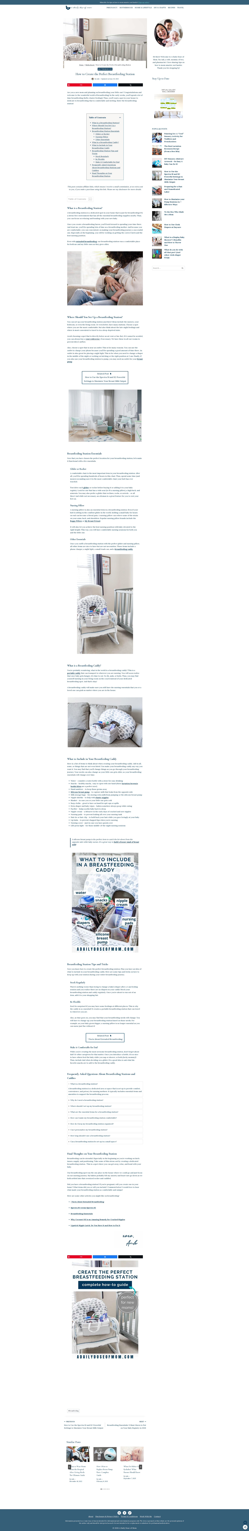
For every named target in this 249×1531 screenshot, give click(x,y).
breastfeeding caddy (124, 549)
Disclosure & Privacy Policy (107, 1516)
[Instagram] (119, 1513)
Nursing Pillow (102, 137)
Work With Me (146, 1516)
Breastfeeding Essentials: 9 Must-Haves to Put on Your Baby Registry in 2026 (126, 1425)
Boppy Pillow (76, 521)
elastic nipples (101, 797)
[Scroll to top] (208, 1528)
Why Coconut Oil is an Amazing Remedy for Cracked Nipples (98, 1219)
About (90, 1516)
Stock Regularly (102, 156)
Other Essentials (103, 139)
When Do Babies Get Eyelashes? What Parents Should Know (132, 1469)
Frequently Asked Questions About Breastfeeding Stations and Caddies (106, 168)
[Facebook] (124, 1513)
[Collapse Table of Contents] (120, 117)
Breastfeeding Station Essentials (105, 131)
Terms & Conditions (129, 1516)
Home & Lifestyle (143, 7)
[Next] (140, 1467)
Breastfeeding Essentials (82, 1214)
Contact (157, 1516)
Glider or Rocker (103, 134)
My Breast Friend (92, 521)
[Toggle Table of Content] (89, 199)
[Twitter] (130, 1513)
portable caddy (73, 673)
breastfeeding (73, 1411)
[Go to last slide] (69, 1467)
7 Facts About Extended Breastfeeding (87, 1202)
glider (86, 487)
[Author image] (93, 79)
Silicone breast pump (80, 792)
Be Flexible (100, 159)
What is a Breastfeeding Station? (106, 123)
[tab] (105, 1089)
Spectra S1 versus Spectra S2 (83, 1208)
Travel (180, 7)
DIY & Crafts (160, 7)
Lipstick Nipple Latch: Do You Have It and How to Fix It (95, 1225)
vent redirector (93, 339)
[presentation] (78, 1454)
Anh (98, 79)
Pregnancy (112, 7)
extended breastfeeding (86, 241)
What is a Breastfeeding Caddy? (105, 142)
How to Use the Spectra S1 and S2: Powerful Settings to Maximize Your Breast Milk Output (83, 1425)
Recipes (171, 7)
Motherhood (126, 7)
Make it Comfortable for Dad (107, 162)
